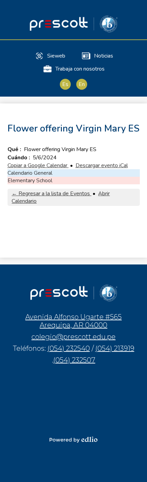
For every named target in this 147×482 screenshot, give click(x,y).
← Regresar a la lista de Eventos (51, 193)
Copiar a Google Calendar (38, 165)
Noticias (103, 56)
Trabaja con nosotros (80, 69)
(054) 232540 (69, 348)
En (82, 84)
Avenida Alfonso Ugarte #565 (73, 321)
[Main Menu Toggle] (136, 10)
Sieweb (56, 56)
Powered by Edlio (73, 439)
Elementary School (30, 180)
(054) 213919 (114, 348)
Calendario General (30, 173)
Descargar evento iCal (102, 165)
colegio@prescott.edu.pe (73, 337)
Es (65, 84)
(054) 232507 (74, 360)
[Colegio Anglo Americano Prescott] (73, 24)
